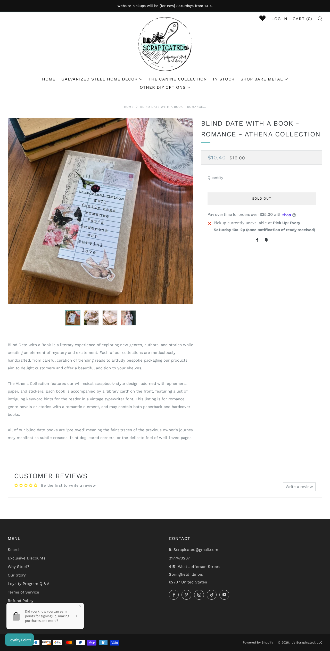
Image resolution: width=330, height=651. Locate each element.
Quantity (215, 178)
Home (48, 79)
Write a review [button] (299, 486)
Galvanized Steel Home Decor (99, 79)
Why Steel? (18, 566)
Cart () (302, 18)
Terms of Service (23, 592)
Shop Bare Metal (262, 79)
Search (14, 549)
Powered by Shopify (258, 642)
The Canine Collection (177, 79)
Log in (279, 18)
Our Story (17, 575)
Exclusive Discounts (26, 558)
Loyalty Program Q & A (29, 583)
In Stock (224, 79)
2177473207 (179, 558)
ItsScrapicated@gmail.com (193, 549)
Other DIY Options (163, 87)
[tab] (72, 318)
